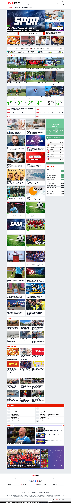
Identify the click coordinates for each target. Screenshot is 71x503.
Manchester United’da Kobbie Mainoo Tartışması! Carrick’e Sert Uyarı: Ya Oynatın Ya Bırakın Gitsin (35, 215)
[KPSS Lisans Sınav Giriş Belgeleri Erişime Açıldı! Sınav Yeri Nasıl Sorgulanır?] (35, 191)
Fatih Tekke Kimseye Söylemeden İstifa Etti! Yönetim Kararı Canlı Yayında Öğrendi (15, 313)
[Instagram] (33, 481)
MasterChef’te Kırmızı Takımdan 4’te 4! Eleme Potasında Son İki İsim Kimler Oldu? (16, 183)
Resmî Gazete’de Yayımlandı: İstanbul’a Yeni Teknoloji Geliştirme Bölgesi (15, 264)
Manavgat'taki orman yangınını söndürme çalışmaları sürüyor (26, 7)
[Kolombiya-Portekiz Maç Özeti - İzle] (44, 461)
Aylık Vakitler (49, 133)
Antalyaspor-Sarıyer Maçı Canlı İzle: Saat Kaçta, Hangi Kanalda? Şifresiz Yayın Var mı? (35, 281)
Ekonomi (31, 1)
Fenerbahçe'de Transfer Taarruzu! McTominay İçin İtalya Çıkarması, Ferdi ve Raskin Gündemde (13, 104)
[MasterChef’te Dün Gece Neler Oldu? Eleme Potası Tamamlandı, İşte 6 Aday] (35, 256)
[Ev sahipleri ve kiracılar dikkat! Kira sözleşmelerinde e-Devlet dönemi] (16, 124)
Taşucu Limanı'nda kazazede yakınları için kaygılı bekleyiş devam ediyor (47, 48)
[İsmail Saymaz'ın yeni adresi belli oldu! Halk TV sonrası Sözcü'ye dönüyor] (16, 140)
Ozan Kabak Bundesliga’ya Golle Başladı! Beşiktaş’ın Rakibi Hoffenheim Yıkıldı (15, 215)
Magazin (36, 1)
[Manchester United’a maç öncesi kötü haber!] (35, 224)
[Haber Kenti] (13, 3)
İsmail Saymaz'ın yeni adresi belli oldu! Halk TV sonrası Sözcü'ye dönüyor (15, 149)
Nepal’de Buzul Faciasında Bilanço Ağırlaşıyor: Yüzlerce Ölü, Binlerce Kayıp (34, 183)
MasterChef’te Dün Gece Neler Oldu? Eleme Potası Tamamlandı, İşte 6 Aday (35, 265)
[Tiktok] (39, 481)
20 (42, 33)
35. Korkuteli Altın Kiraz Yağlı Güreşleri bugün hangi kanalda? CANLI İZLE (33, 104)
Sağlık (46, 1)
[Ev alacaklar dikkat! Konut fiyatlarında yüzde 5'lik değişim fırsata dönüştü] (35, 124)
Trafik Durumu (54, 484)
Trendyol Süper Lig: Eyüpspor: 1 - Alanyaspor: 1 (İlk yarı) (19, 48)
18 (38, 33)
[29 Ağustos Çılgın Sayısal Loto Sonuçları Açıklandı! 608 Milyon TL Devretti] (35, 157)
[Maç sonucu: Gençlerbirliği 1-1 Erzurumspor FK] (16, 272)
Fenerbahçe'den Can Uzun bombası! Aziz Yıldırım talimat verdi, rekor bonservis (43, 104)
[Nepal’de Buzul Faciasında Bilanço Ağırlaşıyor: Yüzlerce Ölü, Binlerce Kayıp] (35, 175)
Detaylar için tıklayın (55, 162)
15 (33, 33)
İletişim (8, 499)
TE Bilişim (57, 499)
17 (36, 33)
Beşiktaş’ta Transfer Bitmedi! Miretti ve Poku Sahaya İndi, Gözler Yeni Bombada (62, 104)
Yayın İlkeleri (14, 499)
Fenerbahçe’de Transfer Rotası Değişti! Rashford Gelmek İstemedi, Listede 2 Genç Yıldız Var (24, 104)
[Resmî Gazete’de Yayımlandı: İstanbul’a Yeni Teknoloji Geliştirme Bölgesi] (16, 256)
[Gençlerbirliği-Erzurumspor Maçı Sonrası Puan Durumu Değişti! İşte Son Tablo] (16, 240)
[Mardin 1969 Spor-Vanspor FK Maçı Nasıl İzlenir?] (16, 191)
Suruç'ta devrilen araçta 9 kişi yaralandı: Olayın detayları (51, 109)
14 (31, 33)
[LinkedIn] (35, 481)
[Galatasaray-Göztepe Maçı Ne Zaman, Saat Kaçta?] (35, 240)
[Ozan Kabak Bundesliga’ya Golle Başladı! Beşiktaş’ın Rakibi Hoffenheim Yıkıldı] (16, 207)
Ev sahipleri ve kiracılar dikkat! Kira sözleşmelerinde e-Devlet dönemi (14, 133)
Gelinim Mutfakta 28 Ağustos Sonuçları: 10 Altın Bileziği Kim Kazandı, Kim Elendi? (15, 297)
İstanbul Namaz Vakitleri (41, 484)
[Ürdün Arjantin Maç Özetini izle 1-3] (44, 466)
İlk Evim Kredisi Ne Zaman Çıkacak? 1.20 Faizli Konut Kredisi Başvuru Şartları (34, 297)
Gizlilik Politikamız (44, 502)
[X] (32, 481)
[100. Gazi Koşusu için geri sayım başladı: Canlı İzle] (44, 456)
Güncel (22, 1)
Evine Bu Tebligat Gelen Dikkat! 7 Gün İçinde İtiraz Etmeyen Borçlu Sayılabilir (53, 104)
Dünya (22, 4)
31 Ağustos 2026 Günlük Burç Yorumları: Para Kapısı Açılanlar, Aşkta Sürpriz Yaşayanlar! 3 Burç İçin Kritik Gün (35, 149)
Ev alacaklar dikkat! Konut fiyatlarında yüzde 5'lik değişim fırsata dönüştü (35, 133)
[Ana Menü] (63, 4)
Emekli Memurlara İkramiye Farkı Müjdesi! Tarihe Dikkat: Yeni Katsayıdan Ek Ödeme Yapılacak (15, 166)
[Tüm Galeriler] (63, 425)
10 (23, 33)
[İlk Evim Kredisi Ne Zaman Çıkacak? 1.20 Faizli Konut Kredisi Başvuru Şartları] (35, 288)
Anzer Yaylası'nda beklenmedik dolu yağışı (19, 112)
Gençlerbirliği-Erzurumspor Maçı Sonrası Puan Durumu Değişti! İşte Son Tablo (15, 248)
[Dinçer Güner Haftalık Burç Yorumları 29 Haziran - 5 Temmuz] (40, 435)
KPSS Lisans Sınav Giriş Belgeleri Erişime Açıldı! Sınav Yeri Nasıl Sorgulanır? (34, 199)
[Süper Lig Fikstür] (63, 166)
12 (27, 33)
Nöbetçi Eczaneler (11, 484)
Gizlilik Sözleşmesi (22, 499)
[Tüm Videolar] (63, 447)
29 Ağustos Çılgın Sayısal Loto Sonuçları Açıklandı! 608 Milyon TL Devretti (34, 166)
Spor (27, 1)
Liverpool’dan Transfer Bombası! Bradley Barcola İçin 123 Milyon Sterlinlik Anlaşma (15, 232)
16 (34, 33)
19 (40, 33)
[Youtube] (37, 481)
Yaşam (41, 1)
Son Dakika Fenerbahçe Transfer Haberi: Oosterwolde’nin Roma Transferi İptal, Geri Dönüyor (35, 313)
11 (25, 33)
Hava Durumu (25, 484)
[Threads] (41, 481)
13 (29, 33)
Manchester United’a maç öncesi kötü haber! (35, 231)
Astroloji (27, 4)
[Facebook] (30, 481)
